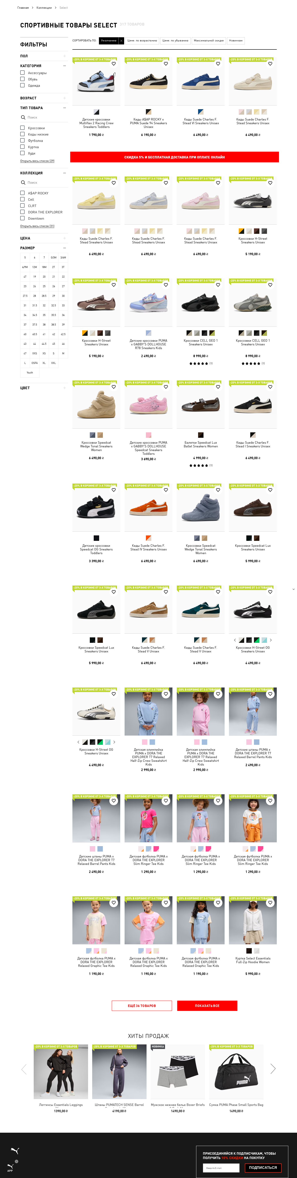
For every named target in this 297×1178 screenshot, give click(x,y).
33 (63, 305)
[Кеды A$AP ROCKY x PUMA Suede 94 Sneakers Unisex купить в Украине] (148, 81)
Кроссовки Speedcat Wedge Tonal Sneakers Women (96, 446)
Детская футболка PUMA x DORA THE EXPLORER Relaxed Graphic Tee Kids (96, 962)
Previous (235, 640)
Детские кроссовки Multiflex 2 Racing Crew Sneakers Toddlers (96, 123)
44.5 (44, 343)
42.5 (63, 334)
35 (44, 315)
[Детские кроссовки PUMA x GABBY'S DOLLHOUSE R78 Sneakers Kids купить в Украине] (148, 302)
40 (25, 334)
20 (44, 276)
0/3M (54, 257)
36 (63, 315)
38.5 (53, 324)
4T (25, 276)
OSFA (35, 363)
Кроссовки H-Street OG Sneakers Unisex (253, 649)
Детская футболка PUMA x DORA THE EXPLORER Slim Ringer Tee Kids (149, 860)
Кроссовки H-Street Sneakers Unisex (253, 240)
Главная (23, 7)
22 (63, 276)
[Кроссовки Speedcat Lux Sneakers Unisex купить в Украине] (253, 507)
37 (25, 324)
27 (63, 286)
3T (63, 267)
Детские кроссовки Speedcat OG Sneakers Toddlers (96, 549)
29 (53, 295)
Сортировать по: (84, 40)
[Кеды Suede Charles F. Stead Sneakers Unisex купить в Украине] (253, 81)
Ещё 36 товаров (142, 1006)
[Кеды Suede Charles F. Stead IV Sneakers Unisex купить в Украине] (148, 507)
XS (44, 353)
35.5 (53, 315)
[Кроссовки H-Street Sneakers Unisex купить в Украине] (253, 200)
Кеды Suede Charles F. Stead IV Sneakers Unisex (148, 547)
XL (44, 363)
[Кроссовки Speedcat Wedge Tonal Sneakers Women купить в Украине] (96, 404)
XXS (34, 353)
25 (44, 286)
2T (53, 267)
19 (34, 276)
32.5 (53, 305)
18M (44, 267)
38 (44, 324)
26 (53, 286)
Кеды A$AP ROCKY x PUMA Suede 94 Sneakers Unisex (148, 123)
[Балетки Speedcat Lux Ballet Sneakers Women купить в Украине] (201, 404)
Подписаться (263, 1168)
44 (34, 343)
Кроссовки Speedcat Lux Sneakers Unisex (253, 547)
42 (53, 334)
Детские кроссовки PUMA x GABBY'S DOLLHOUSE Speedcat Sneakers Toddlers (148, 448)
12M (34, 267)
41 (44, 334)
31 (25, 305)
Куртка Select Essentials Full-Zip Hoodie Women (252, 960)
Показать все (207, 1006)
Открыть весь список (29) (37, 161)
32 (44, 305)
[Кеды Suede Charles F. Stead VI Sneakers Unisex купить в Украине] (201, 81)
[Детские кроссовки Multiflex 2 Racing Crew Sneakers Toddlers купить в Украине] (96, 81)
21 (53, 276)
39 (63, 324)
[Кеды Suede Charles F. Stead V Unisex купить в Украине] (148, 609)
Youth (30, 372)
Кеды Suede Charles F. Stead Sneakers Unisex (252, 121)
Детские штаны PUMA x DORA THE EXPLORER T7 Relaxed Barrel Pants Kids (253, 753)
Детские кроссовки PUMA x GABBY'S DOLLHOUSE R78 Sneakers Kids (148, 344)
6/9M (25, 267)
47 (25, 353)
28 (34, 295)
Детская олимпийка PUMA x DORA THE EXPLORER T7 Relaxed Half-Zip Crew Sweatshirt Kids (148, 757)
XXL (53, 363)
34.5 (34, 315)
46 (63, 343)
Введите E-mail (214, 1168)
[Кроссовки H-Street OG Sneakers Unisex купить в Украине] (253, 609)
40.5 (34, 334)
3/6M (63, 257)
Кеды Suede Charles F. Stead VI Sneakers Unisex (201, 121)
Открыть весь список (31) (37, 226)
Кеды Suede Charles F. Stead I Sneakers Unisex (253, 444)
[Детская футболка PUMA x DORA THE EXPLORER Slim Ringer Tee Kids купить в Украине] (148, 818)
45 (53, 343)
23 (25, 286)
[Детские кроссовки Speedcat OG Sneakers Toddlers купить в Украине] (96, 507)
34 (25, 315)
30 (63, 295)
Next (271, 640)
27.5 (25, 295)
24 (34, 286)
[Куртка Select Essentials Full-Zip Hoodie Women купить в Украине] (253, 920)
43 (25, 343)
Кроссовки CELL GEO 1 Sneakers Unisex (201, 342)
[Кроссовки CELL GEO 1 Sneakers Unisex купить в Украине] (201, 302)
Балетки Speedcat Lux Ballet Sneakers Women (201, 444)
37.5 (34, 324)
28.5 (44, 295)
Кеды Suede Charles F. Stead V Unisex (148, 649)
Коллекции (44, 7)
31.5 (34, 305)
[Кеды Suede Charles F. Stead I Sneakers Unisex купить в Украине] (253, 404)
